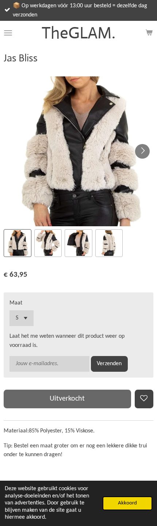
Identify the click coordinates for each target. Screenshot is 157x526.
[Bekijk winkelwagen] (149, 33)
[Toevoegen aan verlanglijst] (144, 399)
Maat (15, 303)
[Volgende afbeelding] (142, 151)
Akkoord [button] (127, 503)
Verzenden (109, 364)
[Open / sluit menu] (8, 33)
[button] (17, 243)
